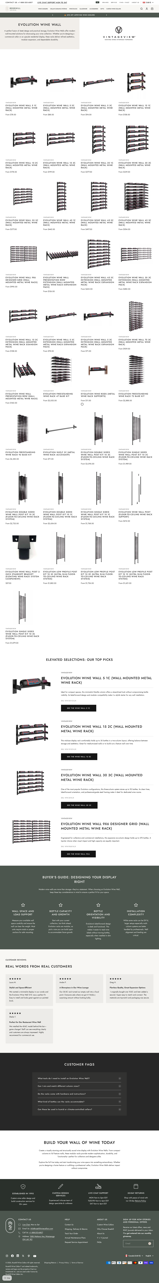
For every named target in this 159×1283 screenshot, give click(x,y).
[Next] (106, 15)
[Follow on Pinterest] (28, 1256)
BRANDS (105, 2)
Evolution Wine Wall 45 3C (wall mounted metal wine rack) (135, 222)
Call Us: (32, 1232)
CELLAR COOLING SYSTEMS (58, 9)
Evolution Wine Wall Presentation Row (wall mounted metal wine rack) (22, 396)
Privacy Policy (64, 1262)
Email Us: (37, 1228)
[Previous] (52, 15)
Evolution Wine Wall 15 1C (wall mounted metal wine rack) (135, 108)
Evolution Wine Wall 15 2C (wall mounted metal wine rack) (22, 165)
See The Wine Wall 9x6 (78, 854)
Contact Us (69, 1224)
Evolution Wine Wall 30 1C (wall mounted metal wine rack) (97, 165)
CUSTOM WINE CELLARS (113, 9)
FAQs (99, 1242)
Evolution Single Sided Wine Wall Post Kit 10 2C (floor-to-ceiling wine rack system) (22, 635)
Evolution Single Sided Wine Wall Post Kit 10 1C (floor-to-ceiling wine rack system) (98, 515)
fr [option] (97, 2)
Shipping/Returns (50, 1262)
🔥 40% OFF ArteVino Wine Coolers (79, 15)
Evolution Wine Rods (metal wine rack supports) (98, 395)
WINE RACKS (73, 9)
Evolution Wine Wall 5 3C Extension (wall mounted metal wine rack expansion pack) (59, 343)
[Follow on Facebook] (12, 1256)
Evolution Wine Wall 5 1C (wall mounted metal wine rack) (22, 108)
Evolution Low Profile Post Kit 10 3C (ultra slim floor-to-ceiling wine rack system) (60, 575)
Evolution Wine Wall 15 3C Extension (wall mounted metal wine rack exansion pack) (22, 343)
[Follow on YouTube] (34, 1256)
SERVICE (114, 2)
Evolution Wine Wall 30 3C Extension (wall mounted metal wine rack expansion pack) (135, 281)
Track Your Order (71, 1233)
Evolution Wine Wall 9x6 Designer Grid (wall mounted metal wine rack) (22, 280)
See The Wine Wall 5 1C (78, 708)
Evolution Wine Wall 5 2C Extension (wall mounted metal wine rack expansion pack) (97, 343)
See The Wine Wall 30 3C (79, 805)
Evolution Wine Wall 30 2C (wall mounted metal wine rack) (135, 165)
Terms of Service (77, 1262)
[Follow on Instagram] (7, 1255)
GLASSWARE (83, 9)
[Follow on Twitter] (23, 1255)
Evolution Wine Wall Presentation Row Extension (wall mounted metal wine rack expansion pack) (59, 282)
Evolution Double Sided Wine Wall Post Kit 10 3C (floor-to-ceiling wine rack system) (98, 456)
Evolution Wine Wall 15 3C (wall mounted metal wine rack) (59, 165)
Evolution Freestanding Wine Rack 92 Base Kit (20, 453)
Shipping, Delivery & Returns (76, 1229)
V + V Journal (102, 1237)
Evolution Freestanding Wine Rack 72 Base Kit (133, 395)
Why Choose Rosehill (105, 1229)
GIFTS (102, 9)
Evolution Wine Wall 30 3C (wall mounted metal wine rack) (22, 222)
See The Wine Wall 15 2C (79, 757)
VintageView (11, 103)
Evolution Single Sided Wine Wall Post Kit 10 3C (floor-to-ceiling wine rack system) (135, 456)
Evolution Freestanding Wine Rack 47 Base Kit (58, 395)
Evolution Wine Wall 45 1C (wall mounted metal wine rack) (59, 222)
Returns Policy (140, 1200)
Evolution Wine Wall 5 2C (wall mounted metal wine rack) (59, 108)
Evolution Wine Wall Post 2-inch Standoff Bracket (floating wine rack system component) (23, 575)
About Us (100, 1233)
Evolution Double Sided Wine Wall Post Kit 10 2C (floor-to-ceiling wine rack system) (22, 515)
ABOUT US (135, 2)
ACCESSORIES (94, 9)
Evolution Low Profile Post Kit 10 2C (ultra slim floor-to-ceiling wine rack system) (98, 575)
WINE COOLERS (43, 9)
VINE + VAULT (124, 2)
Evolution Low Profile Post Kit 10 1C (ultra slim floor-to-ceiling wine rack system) (136, 575)
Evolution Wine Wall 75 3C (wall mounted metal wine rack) (135, 342)
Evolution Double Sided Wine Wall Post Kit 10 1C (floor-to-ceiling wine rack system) (60, 515)
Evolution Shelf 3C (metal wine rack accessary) (59, 453)
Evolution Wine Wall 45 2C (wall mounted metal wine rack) (97, 222)
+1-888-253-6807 (25, 2)
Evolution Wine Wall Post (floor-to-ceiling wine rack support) (135, 514)
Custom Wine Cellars (105, 1224)
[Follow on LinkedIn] (18, 1256)
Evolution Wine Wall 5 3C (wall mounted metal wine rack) (97, 108)
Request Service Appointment (76, 1242)
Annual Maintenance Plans (75, 1237)
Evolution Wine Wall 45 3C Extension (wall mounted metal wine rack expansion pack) (97, 281)
